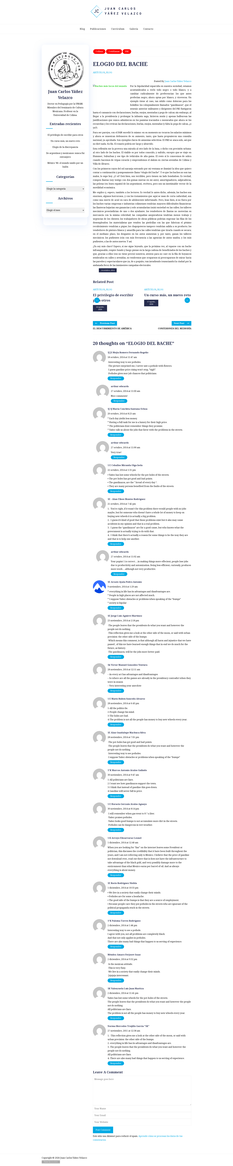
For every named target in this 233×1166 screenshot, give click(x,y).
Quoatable (54, 1162)
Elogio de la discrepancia (65, 147)
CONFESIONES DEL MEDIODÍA (174, 328)
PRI (127, 51)
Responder (115, 378)
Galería (134, 29)
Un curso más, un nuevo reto (65, 141)
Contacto (148, 29)
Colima (99, 51)
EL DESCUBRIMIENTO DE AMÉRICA (112, 328)
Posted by (172, 81)
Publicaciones (98, 29)
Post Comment (103, 1130)
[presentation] (97, 300)
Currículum (117, 29)
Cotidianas (114, 51)
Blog (82, 29)
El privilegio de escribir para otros (65, 135)
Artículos (99, 72)
